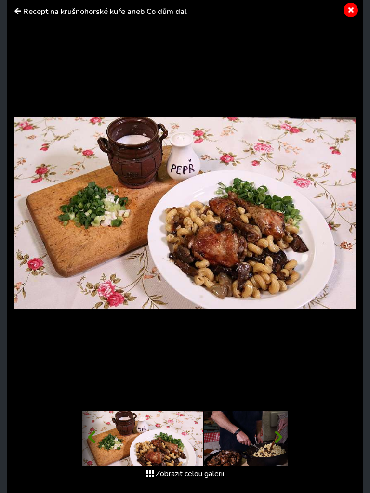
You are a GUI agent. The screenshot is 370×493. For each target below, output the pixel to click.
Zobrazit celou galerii (190, 473)
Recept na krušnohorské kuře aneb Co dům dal (105, 11)
